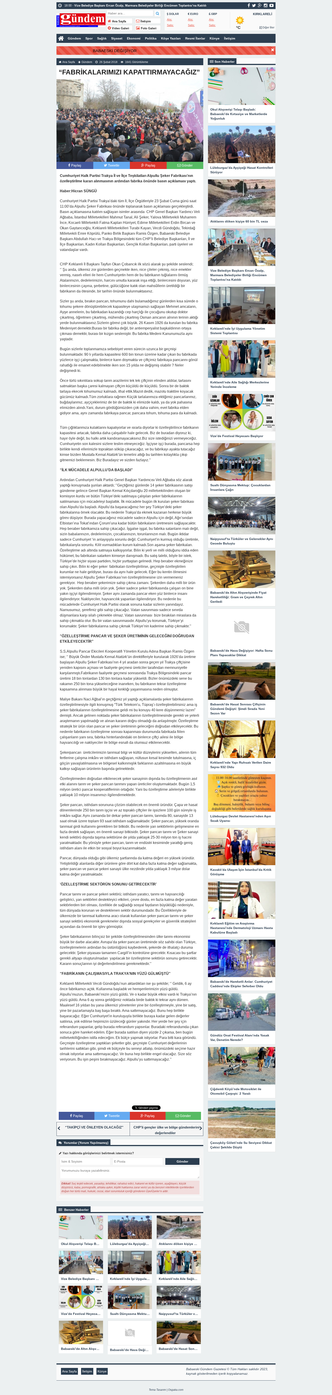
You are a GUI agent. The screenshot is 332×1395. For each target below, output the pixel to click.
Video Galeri (120, 28)
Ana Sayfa (118, 21)
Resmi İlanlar (195, 38)
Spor (89, 38)
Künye (215, 38)
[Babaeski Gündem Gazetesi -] (80, 19)
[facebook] (249, 5)
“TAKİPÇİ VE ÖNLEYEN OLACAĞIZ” (94, 1127)
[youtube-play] (271, 5)
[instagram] (265, 5)
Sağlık (102, 38)
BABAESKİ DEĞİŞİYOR (115, 51)
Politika (151, 38)
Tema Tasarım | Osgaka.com (166, 1389)
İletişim (145, 21)
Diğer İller (268, 27)
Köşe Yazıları (171, 38)
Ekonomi (133, 38)
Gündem (74, 38)
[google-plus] (260, 5)
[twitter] (254, 5)
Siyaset (116, 38)
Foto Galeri (148, 28)
